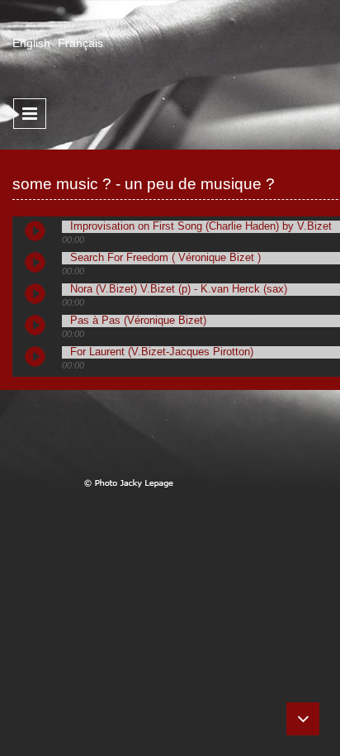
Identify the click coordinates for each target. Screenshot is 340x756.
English (31, 43)
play (41, 237)
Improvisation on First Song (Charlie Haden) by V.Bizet (201, 226)
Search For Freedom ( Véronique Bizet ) (165, 258)
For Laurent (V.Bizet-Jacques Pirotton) (161, 352)
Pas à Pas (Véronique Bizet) (138, 320)
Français (80, 43)
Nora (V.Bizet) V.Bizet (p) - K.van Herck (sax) (178, 289)
